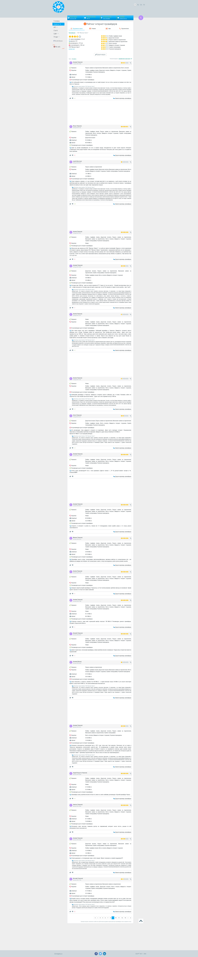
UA (135, 5)
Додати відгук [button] (101, 54)
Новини (93, 28)
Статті (56, 30)
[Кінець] (130, 917)
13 (125, 918)
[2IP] (58, 7)
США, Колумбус (106, 18)
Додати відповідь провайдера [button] (123, 155)
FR (144, 5)
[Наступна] (128, 917)
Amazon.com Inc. (123, 18)
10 (115, 918)
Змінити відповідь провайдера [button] (123, 98)
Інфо (109, 28)
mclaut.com (72, 49)
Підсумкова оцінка (77, 28)
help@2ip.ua (59, 954)
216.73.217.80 (73, 18)
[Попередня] (97, 917)
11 (119, 918)
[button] (58, 24)
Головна (56, 21)
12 (122, 918)
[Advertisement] (100, 7)
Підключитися (125, 28)
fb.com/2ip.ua (58, 41)
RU (138, 5)
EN (141, 5)
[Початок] (95, 917)
